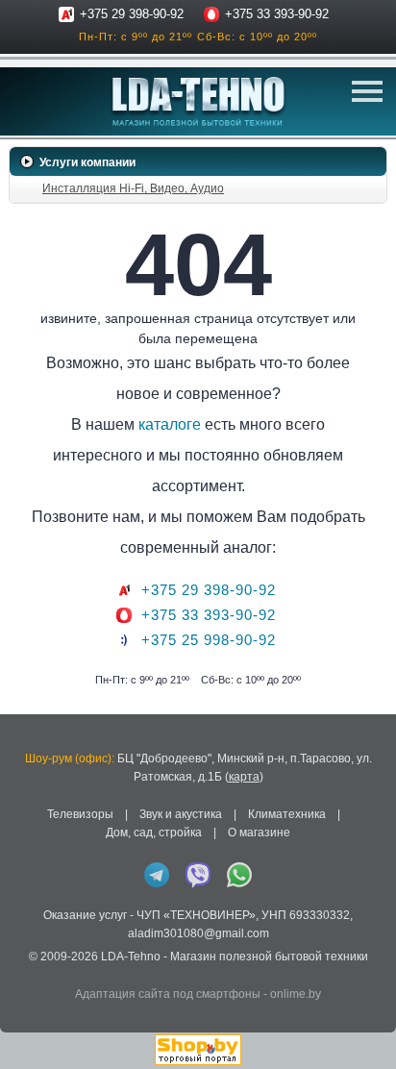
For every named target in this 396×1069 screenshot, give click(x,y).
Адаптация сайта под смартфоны (167, 994)
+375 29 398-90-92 (132, 14)
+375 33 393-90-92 (277, 14)
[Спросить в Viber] (198, 874)
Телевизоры (80, 814)
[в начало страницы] (366, 1029)
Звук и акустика (180, 814)
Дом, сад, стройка (154, 832)
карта (244, 776)
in (26, 971)
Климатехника (287, 814)
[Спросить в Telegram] (156, 874)
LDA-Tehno (131, 956)
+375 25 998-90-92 (208, 640)
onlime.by (295, 994)
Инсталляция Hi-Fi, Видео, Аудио (133, 188)
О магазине (259, 832)
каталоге (169, 424)
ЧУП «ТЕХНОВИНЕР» (196, 915)
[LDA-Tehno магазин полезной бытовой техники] (198, 101)
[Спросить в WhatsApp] (239, 874)
